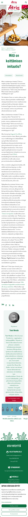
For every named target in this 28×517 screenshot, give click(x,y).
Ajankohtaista (10, 48)
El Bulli (15, 154)
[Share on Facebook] (6, 305)
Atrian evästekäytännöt (6, 502)
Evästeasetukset (14, 514)
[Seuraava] (20, 408)
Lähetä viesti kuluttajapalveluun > (14, 455)
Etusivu (3, 48)
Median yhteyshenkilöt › (14, 482)
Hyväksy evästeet (14, 506)
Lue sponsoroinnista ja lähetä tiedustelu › (14, 471)
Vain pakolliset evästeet (14, 510)
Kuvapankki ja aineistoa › (14, 480)
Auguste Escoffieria (16, 134)
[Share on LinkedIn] (13, 305)
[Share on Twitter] (10, 305)
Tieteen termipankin (7, 213)
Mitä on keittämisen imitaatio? (8, 50)
